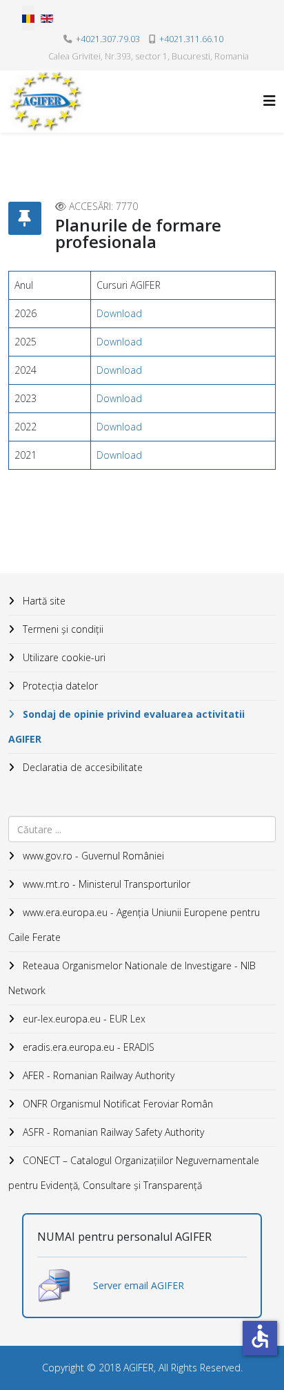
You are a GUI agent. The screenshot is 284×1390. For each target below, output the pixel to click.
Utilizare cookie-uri (62, 657)
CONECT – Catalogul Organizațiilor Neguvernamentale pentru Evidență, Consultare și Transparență (133, 1173)
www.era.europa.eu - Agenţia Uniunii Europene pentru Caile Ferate (134, 925)
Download (119, 313)
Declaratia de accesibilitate (81, 767)
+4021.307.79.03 (108, 39)
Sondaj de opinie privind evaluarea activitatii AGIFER (126, 726)
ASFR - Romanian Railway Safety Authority (112, 1132)
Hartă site (42, 600)
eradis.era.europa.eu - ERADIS (87, 1047)
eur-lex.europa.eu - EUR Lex (82, 1018)
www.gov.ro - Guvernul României (92, 855)
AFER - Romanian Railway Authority (97, 1075)
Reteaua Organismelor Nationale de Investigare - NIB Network (132, 978)
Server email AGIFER (138, 1285)
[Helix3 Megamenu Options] (269, 100)
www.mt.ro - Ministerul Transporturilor (105, 884)
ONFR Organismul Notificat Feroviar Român (116, 1103)
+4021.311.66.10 (191, 39)
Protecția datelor (59, 685)
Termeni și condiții (61, 629)
